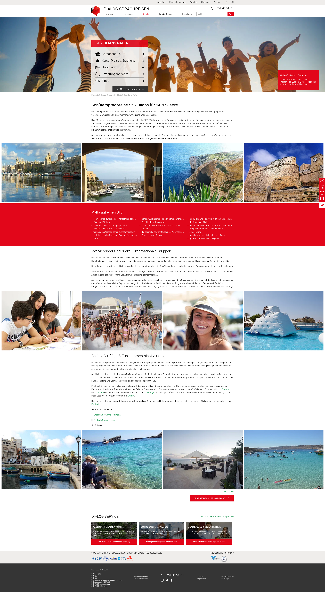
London (100, 392)
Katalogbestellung (177, 2)
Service (193, 2)
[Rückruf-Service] (322, 187)
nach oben (228, 491)
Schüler (146, 14)
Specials (161, 2)
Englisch (112, 95)
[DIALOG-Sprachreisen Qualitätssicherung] (112, 561)
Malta (119, 95)
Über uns (205, 2)
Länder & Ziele (166, 14)
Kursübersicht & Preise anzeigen (209, 498)
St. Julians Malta (111, 43)
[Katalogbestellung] (322, 199)
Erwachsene (109, 14)
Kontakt (217, 2)
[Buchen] (322, 205)
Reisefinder (187, 14)
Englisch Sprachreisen (104, 420)
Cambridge (149, 392)
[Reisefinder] (322, 193)
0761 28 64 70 (224, 8)
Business (129, 14)
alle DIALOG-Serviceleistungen (215, 516)
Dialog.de (95, 95)
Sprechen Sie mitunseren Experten (141, 578)
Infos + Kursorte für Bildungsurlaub (207, 542)
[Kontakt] (322, 181)
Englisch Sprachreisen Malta (107, 415)
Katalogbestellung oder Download (159, 542)
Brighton (226, 389)
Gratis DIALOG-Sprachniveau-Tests (112, 542)
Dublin (131, 396)
